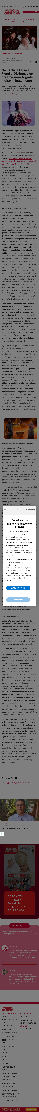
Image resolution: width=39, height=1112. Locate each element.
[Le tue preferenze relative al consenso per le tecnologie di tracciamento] (2, 834)
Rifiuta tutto (18, 600)
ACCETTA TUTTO (18, 588)
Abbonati (31, 509)
